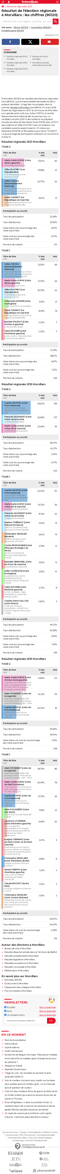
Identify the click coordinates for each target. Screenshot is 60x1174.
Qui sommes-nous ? (10, 1132)
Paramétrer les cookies (18, 1138)
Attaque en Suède (13, 1065)
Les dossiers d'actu (15, 1015)
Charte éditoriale (34, 1132)
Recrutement (30, 1135)
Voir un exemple (47, 1007)
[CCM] (44, 1153)
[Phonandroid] (44, 1171)
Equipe (23, 1132)
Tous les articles (12, 1135)
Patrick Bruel (11, 1044)
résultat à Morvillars (20, 107)
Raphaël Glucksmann (15, 1069)
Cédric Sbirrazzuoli (14, 1051)
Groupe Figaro (19, 1141)
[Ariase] (15, 1170)
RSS (21, 1135)
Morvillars (36, 63)
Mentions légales (45, 1138)
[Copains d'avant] (15, 1165)
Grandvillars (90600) (41, 27)
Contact (54, 1132)
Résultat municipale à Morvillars (20, 967)
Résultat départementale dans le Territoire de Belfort (30, 952)
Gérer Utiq (32, 1138)
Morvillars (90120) (13, 980)
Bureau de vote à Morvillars (17, 948)
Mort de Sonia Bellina (15, 1040)
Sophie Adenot (12, 1047)
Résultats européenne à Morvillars (21, 963)
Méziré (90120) (21, 27)
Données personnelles (46, 1135)
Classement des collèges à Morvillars (22, 987)
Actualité (10, 1007)
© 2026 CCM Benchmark (36, 1141)
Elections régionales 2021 (19, 6)
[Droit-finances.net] (44, 1159)
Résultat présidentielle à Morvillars (21, 956)
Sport (9, 1011)
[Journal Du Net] (15, 1159)
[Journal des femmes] (15, 1153)
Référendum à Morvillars (16, 970)
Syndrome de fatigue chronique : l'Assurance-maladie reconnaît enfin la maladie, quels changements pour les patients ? (31, 1058)
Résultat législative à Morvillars (19, 959)
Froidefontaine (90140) (12, 30)
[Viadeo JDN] (44, 1165)
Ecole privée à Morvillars (16, 983)
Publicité (46, 1132)
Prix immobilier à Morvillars (18, 991)
